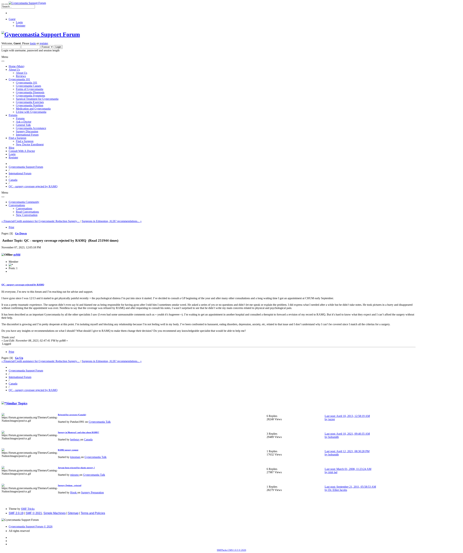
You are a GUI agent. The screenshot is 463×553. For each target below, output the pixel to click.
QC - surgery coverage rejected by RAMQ (22, 284)
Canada (88, 439)
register (44, 43)
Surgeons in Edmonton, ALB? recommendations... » (112, 221)
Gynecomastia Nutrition (29, 105)
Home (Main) (16, 66)
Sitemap (73, 513)
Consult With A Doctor (22, 150)
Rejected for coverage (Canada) (72, 415)
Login (19, 22)
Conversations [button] (17, 205)
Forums (20, 118)
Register (20, 25)
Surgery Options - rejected (69, 485)
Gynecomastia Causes (28, 85)
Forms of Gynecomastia (29, 89)
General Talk (23, 124)
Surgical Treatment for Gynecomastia (37, 98)
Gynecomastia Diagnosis (30, 92)
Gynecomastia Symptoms (30, 95)
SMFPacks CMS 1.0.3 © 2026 (231, 550)
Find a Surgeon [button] (17, 137)
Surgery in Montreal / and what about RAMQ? (78, 432)
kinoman (75, 457)
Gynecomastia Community (24, 202)
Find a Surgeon (24, 141)
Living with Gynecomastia (31, 111)
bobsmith (333, 436)
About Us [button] (14, 69)
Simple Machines (54, 513)
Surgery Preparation (92, 492)
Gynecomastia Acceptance (31, 128)
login (33, 43)
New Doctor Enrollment (30, 144)
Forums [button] (13, 115)
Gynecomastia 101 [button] (19, 79)
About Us (21, 72)
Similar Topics (16, 403)
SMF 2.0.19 (16, 513)
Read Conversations (27, 211)
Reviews (21, 76)
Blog (11, 147)
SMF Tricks (28, 508)
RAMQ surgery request (68, 450)
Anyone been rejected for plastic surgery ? (76, 468)
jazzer (331, 419)
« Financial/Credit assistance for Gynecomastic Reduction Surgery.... (40, 221)
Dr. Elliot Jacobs (337, 489)
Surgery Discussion (27, 131)
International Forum (27, 134)
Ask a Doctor (23, 121)
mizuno (74, 474)
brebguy (75, 439)
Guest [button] (12, 19)
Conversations (24, 208)
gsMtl (16, 254)
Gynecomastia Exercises (30, 102)
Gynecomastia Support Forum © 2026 (30, 526)
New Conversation (26, 215)
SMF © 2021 (34, 513)
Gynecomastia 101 (26, 82)
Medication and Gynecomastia (33, 108)
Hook (73, 492)
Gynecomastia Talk (100, 421)
